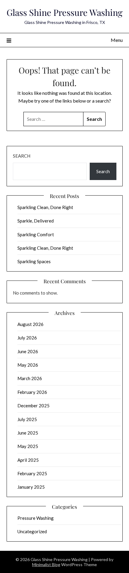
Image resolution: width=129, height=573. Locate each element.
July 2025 (27, 419)
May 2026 (27, 365)
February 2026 (32, 392)
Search (21, 156)
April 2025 (28, 460)
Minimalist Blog (46, 564)
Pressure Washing (35, 518)
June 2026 (27, 351)
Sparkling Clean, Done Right (45, 207)
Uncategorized (32, 531)
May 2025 (27, 446)
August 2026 (30, 324)
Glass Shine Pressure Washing (64, 12)
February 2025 (32, 473)
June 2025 (27, 432)
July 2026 (27, 337)
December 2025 (33, 405)
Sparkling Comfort (35, 234)
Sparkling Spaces (34, 261)
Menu (117, 40)
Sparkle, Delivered (35, 220)
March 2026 (29, 378)
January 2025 (31, 487)
